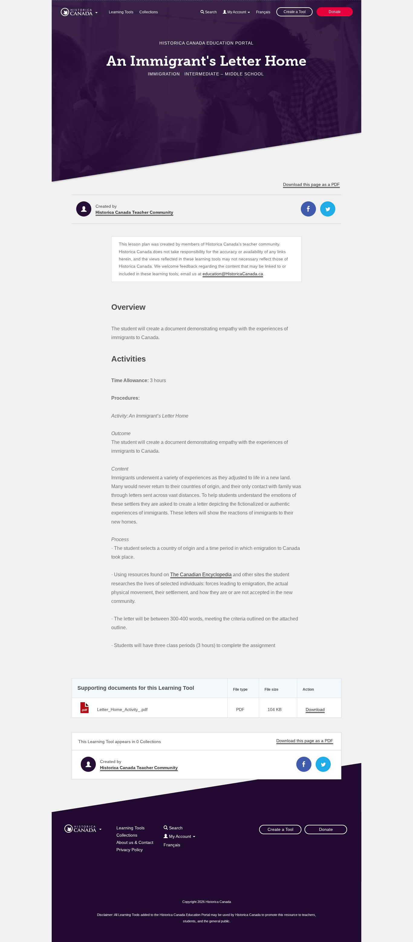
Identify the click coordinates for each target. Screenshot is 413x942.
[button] (79, 10)
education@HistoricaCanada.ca (233, 274)
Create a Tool (295, 12)
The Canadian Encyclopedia (201, 574)
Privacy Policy (129, 849)
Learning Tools (121, 12)
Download (315, 709)
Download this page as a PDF (311, 184)
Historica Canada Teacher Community (134, 212)
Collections (148, 12)
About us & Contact (134, 842)
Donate (335, 12)
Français (263, 12)
